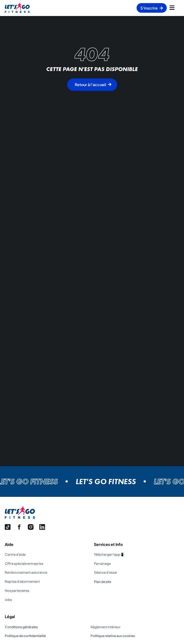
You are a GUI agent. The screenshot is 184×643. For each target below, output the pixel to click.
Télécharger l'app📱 (109, 554)
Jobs (8, 600)
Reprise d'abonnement (22, 581)
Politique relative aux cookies (113, 636)
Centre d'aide (15, 554)
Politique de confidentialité (25, 636)
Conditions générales (21, 627)
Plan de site (102, 582)
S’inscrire (149, 8)
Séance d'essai (105, 572)
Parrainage (102, 563)
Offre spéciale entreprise (24, 563)
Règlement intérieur (106, 627)
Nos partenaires (17, 590)
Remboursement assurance (26, 572)
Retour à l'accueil (90, 84)
